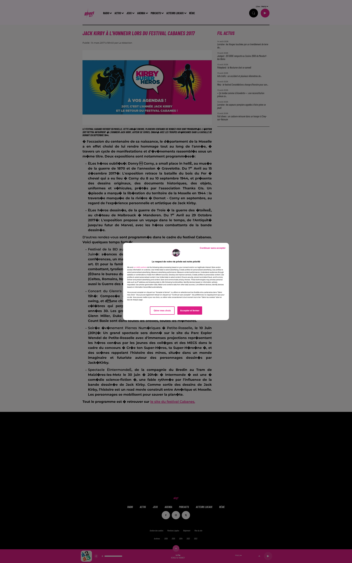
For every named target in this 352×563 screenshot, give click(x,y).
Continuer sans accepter (213, 247)
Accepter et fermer (189, 310)
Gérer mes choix (162, 310)
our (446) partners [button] (140, 267)
